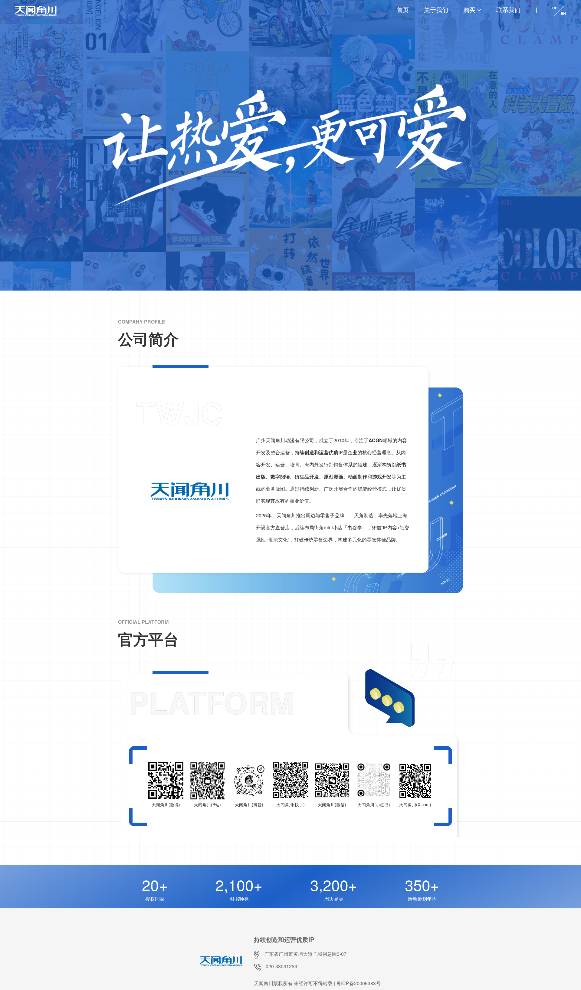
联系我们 (508, 9)
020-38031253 (281, 966)
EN (563, 13)
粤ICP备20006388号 (358, 983)
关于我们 (436, 9)
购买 (469, 9)
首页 (403, 9)
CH (555, 8)
